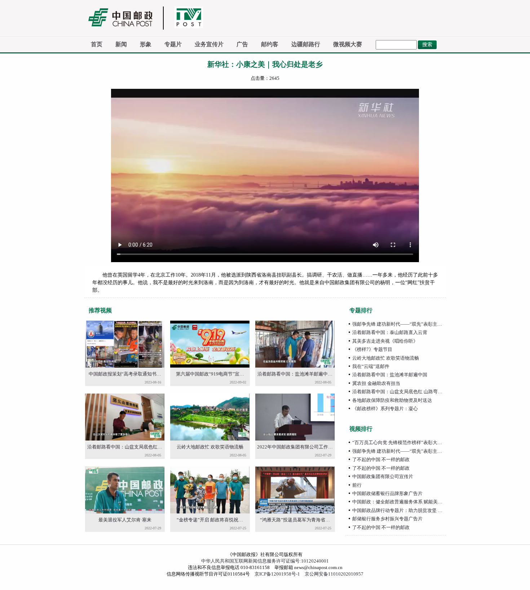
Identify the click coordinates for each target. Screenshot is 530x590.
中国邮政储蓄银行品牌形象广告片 (387, 493)
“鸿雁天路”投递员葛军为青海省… (295, 519)
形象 (145, 44)
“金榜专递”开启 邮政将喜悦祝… (210, 519)
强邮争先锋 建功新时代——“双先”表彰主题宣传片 (404, 324)
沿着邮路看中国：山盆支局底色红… (124, 447)
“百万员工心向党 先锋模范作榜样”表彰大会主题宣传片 (408, 442)
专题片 (173, 44)
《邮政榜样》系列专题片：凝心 (385, 408)
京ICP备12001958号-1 (277, 574)
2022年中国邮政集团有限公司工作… (295, 447)
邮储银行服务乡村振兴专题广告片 (387, 518)
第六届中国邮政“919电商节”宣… (210, 374)
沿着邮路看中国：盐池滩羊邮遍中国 (389, 374)
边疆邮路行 (305, 44)
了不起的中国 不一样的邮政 (381, 459)
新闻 (121, 44)
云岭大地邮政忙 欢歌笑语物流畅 (210, 447)
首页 (96, 44)
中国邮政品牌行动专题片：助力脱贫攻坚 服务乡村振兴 (409, 510)
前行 (357, 485)
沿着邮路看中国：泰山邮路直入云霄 (389, 332)
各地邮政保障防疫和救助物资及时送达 (392, 400)
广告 (242, 44)
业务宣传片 (209, 44)
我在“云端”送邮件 (370, 366)
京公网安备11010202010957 (334, 574)
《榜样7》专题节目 (372, 349)
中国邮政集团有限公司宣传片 (382, 476)
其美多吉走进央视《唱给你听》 (385, 341)
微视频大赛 (347, 44)
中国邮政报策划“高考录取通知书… (125, 374)
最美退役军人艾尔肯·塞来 (124, 519)
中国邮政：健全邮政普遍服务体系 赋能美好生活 (402, 501)
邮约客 (269, 44)
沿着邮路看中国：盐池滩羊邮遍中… (294, 374)
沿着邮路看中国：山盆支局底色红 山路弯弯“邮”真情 (406, 391)
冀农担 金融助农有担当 (376, 383)
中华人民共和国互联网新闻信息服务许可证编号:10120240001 (265, 561)
